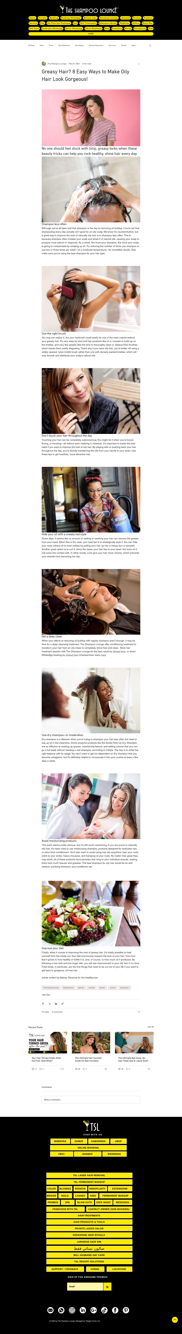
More (134, 45)
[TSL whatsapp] (61, 1310)
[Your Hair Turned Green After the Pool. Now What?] (48, 1042)
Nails (42, 45)
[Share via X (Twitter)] (49, 1003)
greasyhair (124, 988)
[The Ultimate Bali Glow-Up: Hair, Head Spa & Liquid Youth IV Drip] (134, 1042)
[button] (150, 45)
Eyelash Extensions (96, 45)
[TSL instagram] (72, 1310)
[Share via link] (62, 1003)
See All (151, 1027)
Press (51, 45)
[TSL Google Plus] (93, 1310)
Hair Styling (79, 45)
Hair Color (112, 45)
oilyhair (113, 988)
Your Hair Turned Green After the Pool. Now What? (46, 1059)
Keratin (123, 45)
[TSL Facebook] (115, 1310)
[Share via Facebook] (43, 1003)
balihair (81, 988)
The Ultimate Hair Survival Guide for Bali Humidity (88, 1059)
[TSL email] (50, 1310)
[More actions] (138, 63)
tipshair (102, 988)
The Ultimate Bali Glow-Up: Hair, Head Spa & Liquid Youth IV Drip (133, 1059)
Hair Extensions (64, 45)
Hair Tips (46, 994)
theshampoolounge (51, 988)
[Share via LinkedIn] (56, 1003)
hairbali (92, 988)
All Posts (31, 45)
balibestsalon (68, 988)
